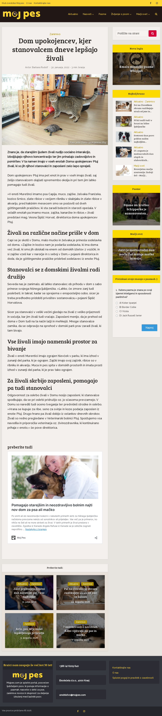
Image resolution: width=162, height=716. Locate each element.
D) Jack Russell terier (130, 315)
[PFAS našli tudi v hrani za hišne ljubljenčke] (125, 121)
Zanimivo (55, 34)
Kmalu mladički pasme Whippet (136, 68)
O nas (29, 3)
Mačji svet (141, 14)
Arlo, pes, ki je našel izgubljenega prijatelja (29, 631)
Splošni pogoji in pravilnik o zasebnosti (133, 678)
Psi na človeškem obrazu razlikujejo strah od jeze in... (143, 108)
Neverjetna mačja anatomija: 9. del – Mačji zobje (136, 254)
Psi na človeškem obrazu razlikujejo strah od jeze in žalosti (80, 593)
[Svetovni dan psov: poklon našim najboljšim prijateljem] (125, 136)
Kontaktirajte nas (42, 3)
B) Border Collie (127, 307)
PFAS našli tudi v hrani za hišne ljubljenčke (143, 123)
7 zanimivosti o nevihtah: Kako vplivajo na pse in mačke (80, 631)
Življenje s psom (120, 14)
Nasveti (87, 14)
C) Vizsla (124, 311)
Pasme (102, 14)
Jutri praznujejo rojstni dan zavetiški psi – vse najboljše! (29, 593)
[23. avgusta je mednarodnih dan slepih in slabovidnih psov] (125, 152)
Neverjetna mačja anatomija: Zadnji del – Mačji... (143, 172)
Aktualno (73, 14)
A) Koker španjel (128, 303)
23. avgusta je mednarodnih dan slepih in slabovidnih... (143, 155)
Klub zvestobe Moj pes (13, 3)
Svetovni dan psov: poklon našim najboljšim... (144, 138)
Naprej (149, 327)
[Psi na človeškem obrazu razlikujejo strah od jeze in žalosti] (125, 106)
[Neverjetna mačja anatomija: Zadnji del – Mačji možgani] (125, 170)
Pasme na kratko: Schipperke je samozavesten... (136, 209)
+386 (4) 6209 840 (69, 666)
